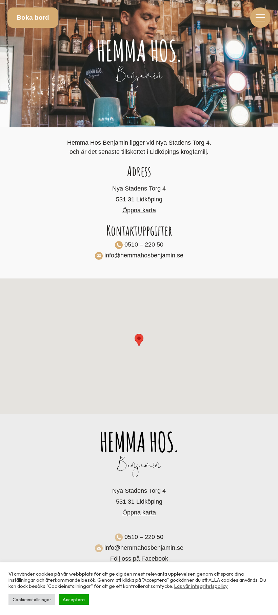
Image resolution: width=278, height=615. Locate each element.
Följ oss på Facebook (139, 558)
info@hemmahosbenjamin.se (143, 255)
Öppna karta (139, 210)
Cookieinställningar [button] (32, 599)
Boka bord (33, 17)
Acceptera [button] (74, 599)
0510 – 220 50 (143, 244)
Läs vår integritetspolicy (201, 586)
